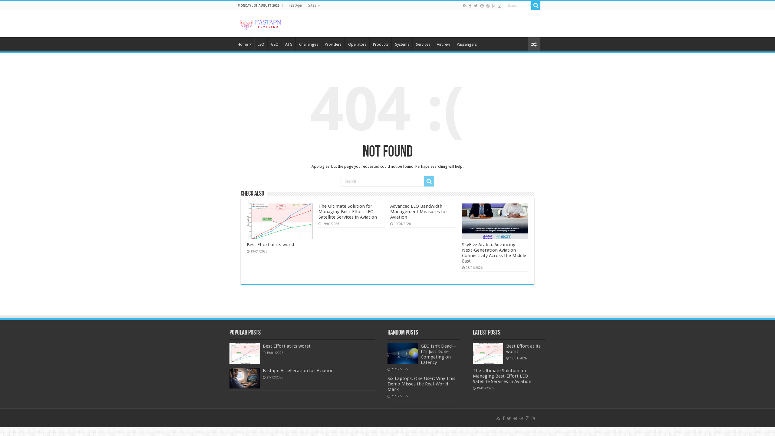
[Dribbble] (488, 5)
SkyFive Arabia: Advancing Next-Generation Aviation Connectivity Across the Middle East (494, 253)
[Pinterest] (482, 5)
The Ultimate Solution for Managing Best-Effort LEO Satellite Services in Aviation (347, 211)
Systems (402, 44)
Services (423, 44)
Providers (333, 44)
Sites (312, 5)
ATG (288, 44)
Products (380, 44)
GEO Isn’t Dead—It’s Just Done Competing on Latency (439, 354)
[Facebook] (470, 5)
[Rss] (465, 5)
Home (243, 44)
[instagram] (499, 5)
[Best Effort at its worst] (244, 353)
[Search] (535, 5)
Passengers (467, 44)
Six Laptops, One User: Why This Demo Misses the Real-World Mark (421, 384)
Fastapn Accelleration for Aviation (298, 370)
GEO (275, 44)
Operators (357, 44)
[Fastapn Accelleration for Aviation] (244, 378)
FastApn (295, 5)
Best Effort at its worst (271, 244)
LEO (261, 44)
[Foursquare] (494, 5)
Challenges (308, 44)
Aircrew (443, 44)
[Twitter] (475, 5)
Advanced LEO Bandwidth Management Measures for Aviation (418, 211)
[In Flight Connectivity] (260, 23)
